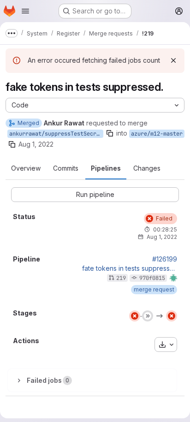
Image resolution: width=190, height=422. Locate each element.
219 (121, 278)
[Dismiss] (173, 60)
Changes (146, 168)
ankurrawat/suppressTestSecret (56, 133)
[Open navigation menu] (25, 11)
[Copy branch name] (109, 133)
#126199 (164, 259)
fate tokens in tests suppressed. (129, 268)
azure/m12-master (157, 133)
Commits (65, 168)
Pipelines (106, 168)
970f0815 (152, 278)
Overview (26, 168)
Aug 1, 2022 (35, 144)
